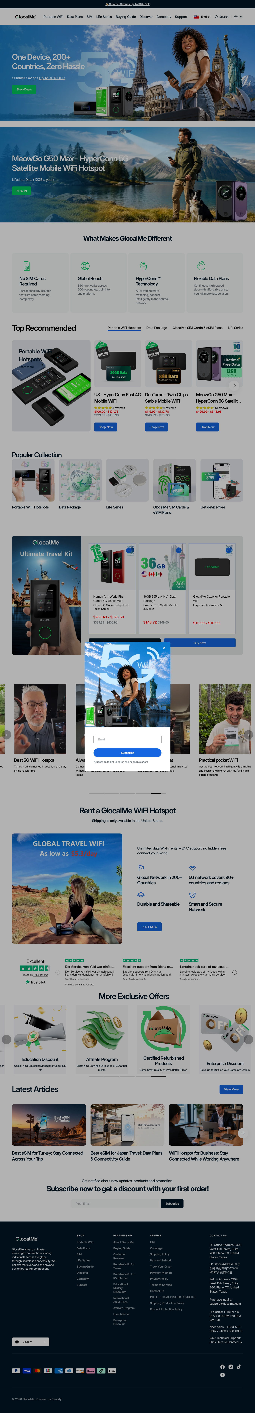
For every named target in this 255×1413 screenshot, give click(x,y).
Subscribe (127, 753)
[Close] (164, 648)
